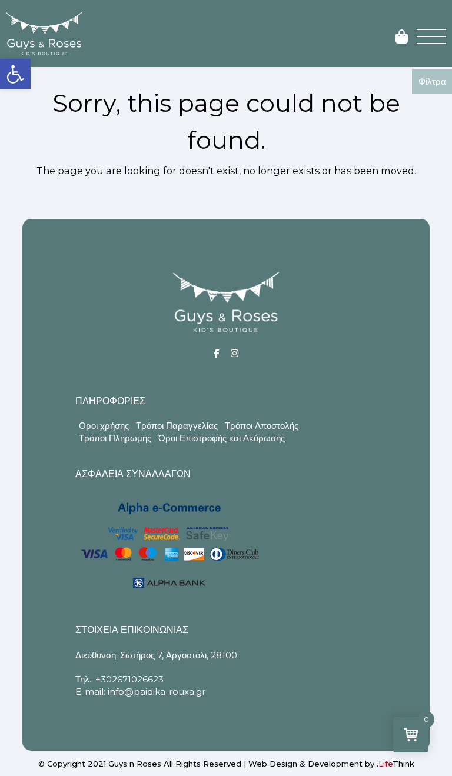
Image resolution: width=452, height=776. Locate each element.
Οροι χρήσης (104, 425)
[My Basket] (402, 38)
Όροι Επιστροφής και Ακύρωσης (221, 438)
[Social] (216, 353)
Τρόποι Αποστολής (261, 425)
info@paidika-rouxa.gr (156, 691)
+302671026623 (129, 679)
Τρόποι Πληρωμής (115, 438)
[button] (15, 74)
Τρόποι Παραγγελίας (177, 425)
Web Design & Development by (331, 763)
